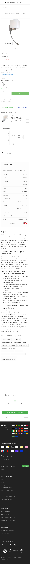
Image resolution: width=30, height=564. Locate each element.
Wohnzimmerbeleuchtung (8, 359)
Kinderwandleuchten (7, 342)
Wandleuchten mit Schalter (18, 353)
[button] (2, 2)
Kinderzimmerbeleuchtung (12, 13)
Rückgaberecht (5, 485)
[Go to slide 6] (26, 417)
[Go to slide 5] (25, 417)
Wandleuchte (19, 351)
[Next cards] (6, 417)
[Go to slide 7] (27, 417)
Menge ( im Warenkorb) (7, 90)
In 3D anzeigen (7, 43)
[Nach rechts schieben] (18, 48)
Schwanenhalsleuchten (8, 351)
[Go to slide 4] (24, 417)
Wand (23, 13)
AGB (2, 482)
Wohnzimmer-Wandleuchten (9, 356)
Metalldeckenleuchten (20, 342)
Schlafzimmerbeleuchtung (8, 345)
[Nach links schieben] (11, 48)
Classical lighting (6, 339)
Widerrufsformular (6, 487)
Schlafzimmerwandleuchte (8, 348)
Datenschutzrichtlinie (7, 490)
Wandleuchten (5, 353)
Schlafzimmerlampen (22, 345)
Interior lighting (16, 339)
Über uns (4, 480)
